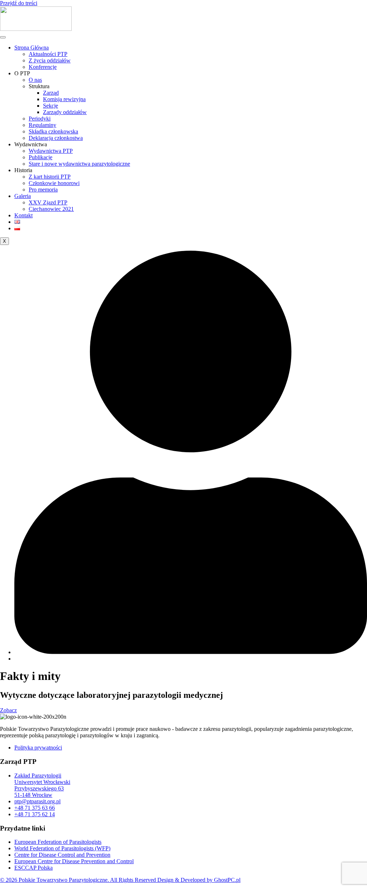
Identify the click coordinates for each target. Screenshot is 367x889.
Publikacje (40, 157)
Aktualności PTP (48, 54)
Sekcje (50, 106)
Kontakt (23, 215)
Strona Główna (31, 47)
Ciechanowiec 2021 (51, 209)
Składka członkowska (53, 131)
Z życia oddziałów (50, 60)
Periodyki (40, 118)
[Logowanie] (190, 652)
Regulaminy (42, 125)
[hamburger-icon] (3, 37)
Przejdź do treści (18, 3)
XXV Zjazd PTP (48, 202)
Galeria (22, 196)
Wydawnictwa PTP (51, 151)
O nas (35, 80)
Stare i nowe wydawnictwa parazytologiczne (79, 164)
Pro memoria (43, 189)
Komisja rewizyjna (64, 99)
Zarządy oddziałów (65, 112)
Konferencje (43, 67)
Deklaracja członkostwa (56, 138)
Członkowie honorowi (54, 183)
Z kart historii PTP (50, 177)
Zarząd (51, 93)
